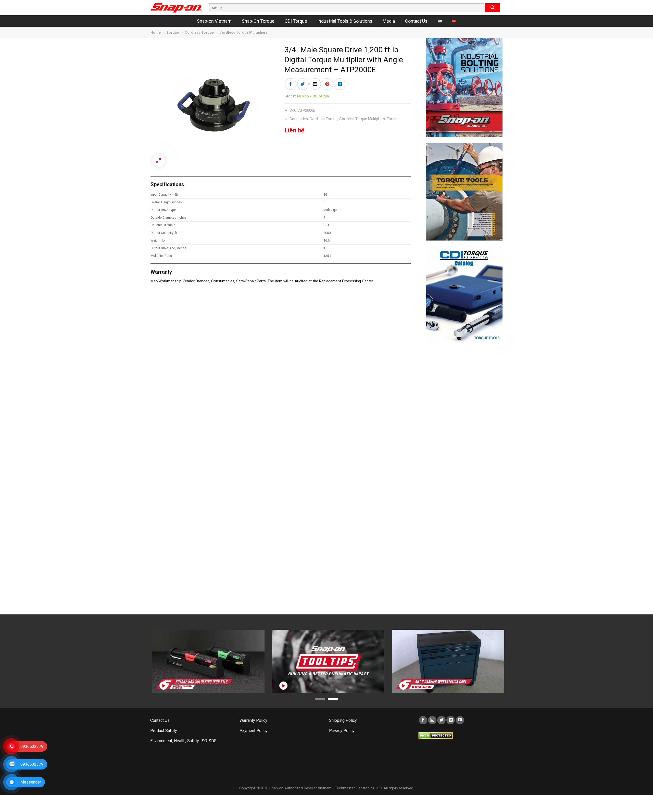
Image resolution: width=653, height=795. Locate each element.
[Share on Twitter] (303, 84)
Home (155, 32)
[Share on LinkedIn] (339, 84)
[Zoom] (158, 160)
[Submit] (492, 7)
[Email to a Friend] (315, 84)
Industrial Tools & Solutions (344, 21)
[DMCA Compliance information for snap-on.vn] (435, 735)
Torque (172, 32)
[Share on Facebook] (290, 84)
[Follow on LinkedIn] (450, 720)
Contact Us (416, 21)
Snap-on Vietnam (214, 21)
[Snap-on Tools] (176, 7)
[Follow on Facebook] (423, 720)
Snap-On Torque (258, 21)
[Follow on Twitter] (441, 720)
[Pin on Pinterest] (327, 84)
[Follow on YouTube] (460, 720)
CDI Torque (296, 21)
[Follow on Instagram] (432, 720)
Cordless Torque (199, 32)
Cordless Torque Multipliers (243, 32)
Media (389, 21)
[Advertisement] (464, 427)
